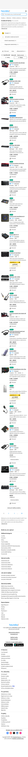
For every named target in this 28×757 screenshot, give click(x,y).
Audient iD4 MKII (13, 468)
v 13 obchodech (13, 110)
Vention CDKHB (13, 295)
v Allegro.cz (12, 497)
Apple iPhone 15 (4, 605)
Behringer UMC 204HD (15, 277)
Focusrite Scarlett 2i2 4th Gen (17, 99)
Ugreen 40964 (13, 446)
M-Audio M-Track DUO (15, 182)
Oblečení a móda (4, 619)
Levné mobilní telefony (6, 552)
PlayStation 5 (4, 611)
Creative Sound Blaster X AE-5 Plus (18, 369)
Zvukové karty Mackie (6, 567)
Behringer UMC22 (14, 127)
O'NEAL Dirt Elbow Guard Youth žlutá (9, 592)
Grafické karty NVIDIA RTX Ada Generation (10, 546)
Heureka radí (4, 678)
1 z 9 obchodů (13, 268)
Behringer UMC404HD (15, 145)
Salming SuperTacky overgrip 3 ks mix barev (10, 590)
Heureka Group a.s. (17, 737)
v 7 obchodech (13, 74)
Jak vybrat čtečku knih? (6, 579)
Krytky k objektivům (5, 544)
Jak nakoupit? (4, 674)
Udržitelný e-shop (5, 726)
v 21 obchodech (13, 420)
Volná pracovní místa (5, 658)
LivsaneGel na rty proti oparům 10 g (9, 594)
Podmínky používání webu (18, 738)
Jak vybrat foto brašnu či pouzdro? (9, 577)
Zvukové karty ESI (5, 561)
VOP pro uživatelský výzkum (7, 688)
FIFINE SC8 (12, 200)
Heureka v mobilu (5, 676)
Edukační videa (4, 708)
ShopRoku (3, 718)
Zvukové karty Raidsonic (6, 568)
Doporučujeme (5, 602)
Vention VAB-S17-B (14, 234)
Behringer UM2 (13, 486)
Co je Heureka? (4, 652)
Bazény (3, 609)
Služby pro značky (5, 702)
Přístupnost (3, 668)
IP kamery (3, 538)
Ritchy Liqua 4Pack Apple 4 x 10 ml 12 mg (10, 598)
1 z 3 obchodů (13, 400)
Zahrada (3, 615)
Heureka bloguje (4, 662)
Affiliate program (4, 706)
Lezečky (3, 536)
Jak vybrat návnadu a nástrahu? (8, 575)
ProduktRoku (4, 720)
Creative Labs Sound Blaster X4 (17, 216)
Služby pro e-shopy (5, 698)
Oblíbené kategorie (6, 533)
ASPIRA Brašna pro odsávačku (8, 588)
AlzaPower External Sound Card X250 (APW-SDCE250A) (17, 332)
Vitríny (2, 540)
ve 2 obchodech (13, 92)
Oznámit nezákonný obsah (7, 666)
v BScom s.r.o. (13, 456)
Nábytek (3, 617)
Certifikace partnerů (5, 722)
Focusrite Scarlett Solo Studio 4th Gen (18, 314)
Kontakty (3, 654)
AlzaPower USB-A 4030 (15, 81)
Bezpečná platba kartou (6, 686)
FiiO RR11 (12, 387)
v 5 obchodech (13, 156)
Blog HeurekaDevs (5, 664)
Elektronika (9, 18)
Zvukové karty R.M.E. (5, 563)
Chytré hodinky (4, 542)
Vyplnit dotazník (14, 639)
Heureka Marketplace (6, 700)
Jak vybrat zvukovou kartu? (16, 117)
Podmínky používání (5, 656)
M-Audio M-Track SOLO (15, 253)
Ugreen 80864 (13, 351)
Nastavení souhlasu (5, 682)
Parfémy (3, 607)
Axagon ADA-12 (13, 408)
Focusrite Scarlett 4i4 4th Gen (17, 163)
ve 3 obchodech (13, 138)
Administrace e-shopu (6, 694)
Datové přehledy (5, 704)
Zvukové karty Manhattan (7, 565)
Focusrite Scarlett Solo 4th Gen (17, 63)
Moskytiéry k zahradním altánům (8, 550)
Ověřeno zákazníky (5, 716)
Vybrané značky (5, 558)
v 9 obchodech (13, 192)
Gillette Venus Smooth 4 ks (7, 586)
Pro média (3, 660)
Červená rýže (4, 554)
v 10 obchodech (13, 174)
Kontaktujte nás (14, 634)
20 (21, 513)
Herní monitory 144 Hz (6, 548)
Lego (2, 613)
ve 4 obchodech (13, 306)
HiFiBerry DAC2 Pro (14, 428)
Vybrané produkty (6, 584)
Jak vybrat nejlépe (6, 573)
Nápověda (3, 710)
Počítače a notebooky (16, 18)
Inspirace (3, 724)
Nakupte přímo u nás (5, 680)
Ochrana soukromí (5, 684)
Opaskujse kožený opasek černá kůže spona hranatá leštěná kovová (14, 596)
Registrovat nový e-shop (6, 696)
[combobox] (14, 14)
